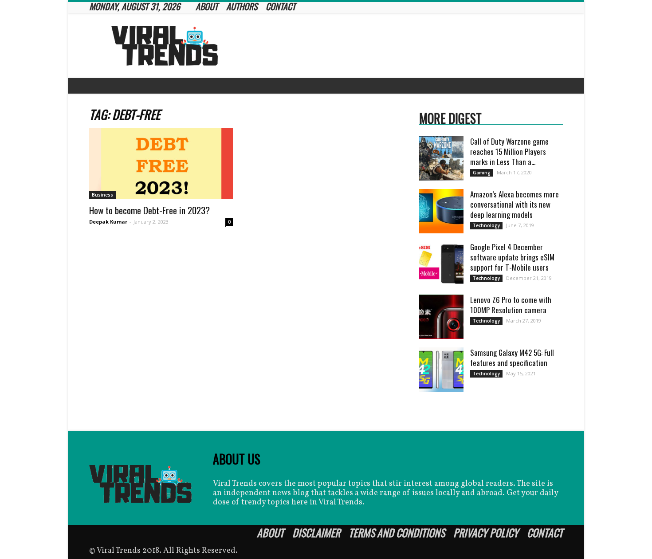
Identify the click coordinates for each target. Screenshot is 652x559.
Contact (545, 532)
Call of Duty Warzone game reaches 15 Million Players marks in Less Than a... (509, 151)
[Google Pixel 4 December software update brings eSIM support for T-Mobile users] (441, 264)
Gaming (482, 172)
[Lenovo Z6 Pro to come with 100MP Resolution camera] (441, 317)
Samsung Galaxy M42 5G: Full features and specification (512, 357)
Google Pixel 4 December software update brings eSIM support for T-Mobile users (512, 257)
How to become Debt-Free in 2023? (149, 210)
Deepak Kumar (108, 221)
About (270, 532)
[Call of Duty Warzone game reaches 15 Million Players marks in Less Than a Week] (441, 158)
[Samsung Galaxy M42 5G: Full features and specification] (441, 369)
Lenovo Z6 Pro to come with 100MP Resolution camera (510, 304)
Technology (486, 225)
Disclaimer (316, 532)
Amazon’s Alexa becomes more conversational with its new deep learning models (514, 204)
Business (102, 195)
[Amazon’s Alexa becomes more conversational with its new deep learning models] (441, 211)
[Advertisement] (401, 46)
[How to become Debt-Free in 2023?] (161, 163)
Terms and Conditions (397, 532)
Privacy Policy (485, 532)
